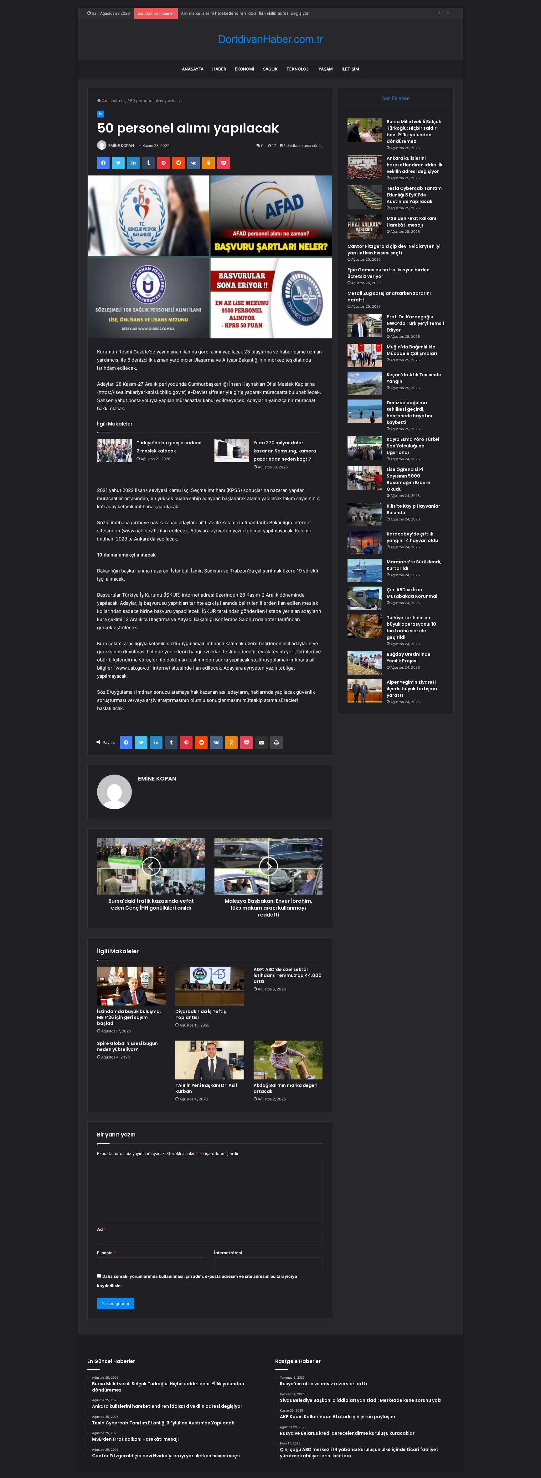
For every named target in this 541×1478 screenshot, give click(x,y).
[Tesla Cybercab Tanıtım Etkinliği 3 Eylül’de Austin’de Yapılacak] (365, 197)
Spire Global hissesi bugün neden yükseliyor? (127, 1046)
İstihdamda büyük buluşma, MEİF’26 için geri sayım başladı (129, 1017)
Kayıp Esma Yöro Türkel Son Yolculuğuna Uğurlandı (413, 446)
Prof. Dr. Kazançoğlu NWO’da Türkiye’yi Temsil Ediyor (415, 323)
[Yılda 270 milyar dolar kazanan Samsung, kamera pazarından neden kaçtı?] (231, 450)
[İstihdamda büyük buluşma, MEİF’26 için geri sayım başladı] (131, 986)
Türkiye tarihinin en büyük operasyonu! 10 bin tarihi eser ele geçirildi (411, 627)
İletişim (350, 68)
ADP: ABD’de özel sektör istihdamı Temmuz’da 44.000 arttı (288, 975)
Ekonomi (244, 68)
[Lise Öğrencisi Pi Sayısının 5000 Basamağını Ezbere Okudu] (365, 478)
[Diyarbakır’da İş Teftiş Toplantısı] (209, 986)
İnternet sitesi (228, 1252)
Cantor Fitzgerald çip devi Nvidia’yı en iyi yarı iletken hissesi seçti (394, 249)
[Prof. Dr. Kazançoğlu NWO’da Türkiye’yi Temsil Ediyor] (365, 325)
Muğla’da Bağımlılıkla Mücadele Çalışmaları (412, 350)
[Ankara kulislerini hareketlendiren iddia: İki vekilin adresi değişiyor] (365, 167)
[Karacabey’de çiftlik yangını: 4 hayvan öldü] (365, 542)
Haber (219, 68)
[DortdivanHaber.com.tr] (270, 39)
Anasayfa (193, 68)
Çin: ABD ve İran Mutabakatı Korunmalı (413, 593)
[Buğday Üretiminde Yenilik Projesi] (365, 663)
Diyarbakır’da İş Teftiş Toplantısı (200, 1014)
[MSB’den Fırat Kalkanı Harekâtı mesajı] (365, 227)
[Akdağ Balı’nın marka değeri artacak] (288, 1060)
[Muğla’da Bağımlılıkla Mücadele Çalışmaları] (365, 355)
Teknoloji (298, 68)
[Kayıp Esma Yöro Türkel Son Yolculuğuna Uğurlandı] (365, 448)
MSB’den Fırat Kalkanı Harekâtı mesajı (411, 221)
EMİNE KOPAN (121, 145)
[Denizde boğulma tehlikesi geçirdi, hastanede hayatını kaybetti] (365, 411)
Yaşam (325, 68)
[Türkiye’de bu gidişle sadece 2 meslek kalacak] (114, 450)
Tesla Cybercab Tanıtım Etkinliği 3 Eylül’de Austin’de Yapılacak (240, 13)
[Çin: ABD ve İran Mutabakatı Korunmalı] (365, 598)
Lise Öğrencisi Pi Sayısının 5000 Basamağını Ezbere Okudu (408, 479)
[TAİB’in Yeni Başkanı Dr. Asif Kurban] (209, 1060)
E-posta (106, 1252)
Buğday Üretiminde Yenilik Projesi (408, 657)
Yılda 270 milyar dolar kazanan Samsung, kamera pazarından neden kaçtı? (285, 451)
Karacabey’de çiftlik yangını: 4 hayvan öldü (412, 537)
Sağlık (270, 68)
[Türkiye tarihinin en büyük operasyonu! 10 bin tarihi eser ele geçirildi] (365, 626)
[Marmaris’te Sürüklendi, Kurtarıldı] (365, 570)
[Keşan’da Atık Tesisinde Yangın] (365, 383)
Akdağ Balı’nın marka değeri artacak (285, 1088)
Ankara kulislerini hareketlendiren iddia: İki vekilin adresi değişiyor (415, 165)
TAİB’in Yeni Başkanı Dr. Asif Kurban (206, 1088)
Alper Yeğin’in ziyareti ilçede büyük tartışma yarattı (412, 688)
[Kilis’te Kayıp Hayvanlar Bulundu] (365, 514)
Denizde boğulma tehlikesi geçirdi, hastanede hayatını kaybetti (409, 413)
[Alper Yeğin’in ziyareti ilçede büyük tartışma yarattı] (365, 690)
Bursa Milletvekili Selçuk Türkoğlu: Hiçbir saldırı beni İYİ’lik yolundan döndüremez (414, 131)
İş (124, 100)
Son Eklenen (396, 98)
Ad (101, 1229)
